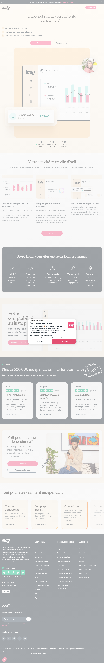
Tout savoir (39, 341)
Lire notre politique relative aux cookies (41, 335)
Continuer (64, 341)
